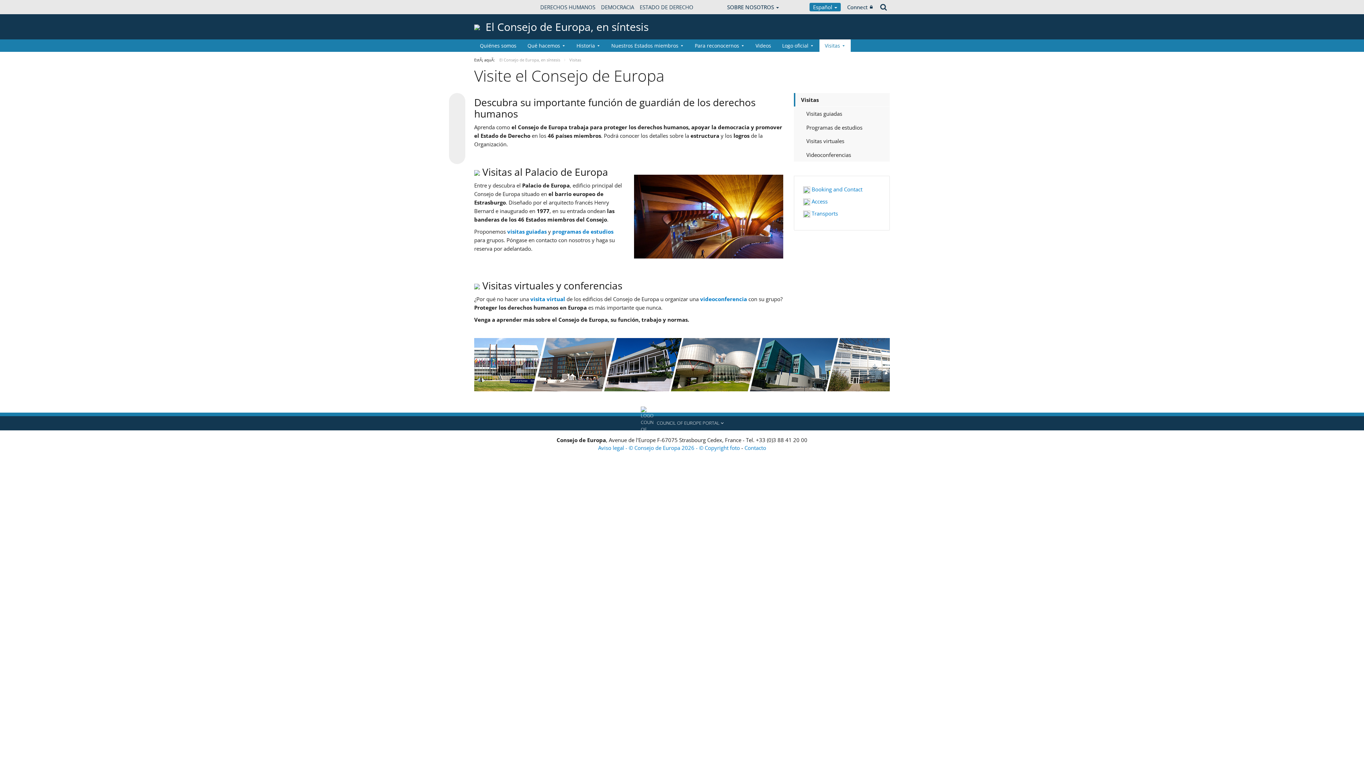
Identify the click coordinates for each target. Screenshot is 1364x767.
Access (819, 201)
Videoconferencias (828, 154)
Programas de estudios (834, 127)
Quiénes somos (498, 45)
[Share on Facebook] (457, 129)
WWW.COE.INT (492, 7)
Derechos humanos (567, 7)
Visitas (810, 99)
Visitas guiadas (824, 113)
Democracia (617, 7)
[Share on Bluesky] (457, 102)
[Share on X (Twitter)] (457, 115)
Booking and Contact (836, 189)
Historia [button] (586, 45)
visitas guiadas (527, 231)
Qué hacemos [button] (543, 45)
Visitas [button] (832, 45)
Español (823, 7)
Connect (857, 7)
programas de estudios (582, 231)
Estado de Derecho (666, 7)
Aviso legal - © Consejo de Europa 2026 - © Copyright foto (669, 447)
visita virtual (547, 299)
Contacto (755, 447)
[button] (682, 423)
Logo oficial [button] (795, 45)
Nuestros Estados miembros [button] (644, 45)
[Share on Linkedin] (457, 142)
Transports (824, 213)
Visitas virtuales (825, 141)
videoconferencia (723, 299)
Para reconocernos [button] (717, 45)
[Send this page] (457, 156)
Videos (763, 45)
